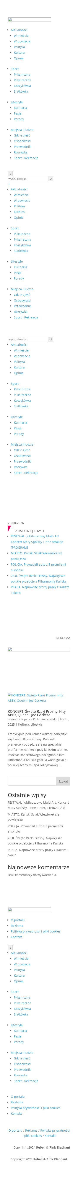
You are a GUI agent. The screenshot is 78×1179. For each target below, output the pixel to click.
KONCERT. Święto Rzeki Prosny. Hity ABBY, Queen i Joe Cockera (37, 713)
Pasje (17, 113)
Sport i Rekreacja (26, 158)
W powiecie (22, 41)
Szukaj (63, 781)
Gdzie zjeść (22, 135)
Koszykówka (22, 86)
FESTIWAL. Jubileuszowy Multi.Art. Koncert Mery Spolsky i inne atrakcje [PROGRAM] (37, 542)
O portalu (18, 920)
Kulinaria (20, 108)
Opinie (19, 58)
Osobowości (22, 141)
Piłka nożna (22, 74)
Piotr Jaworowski (45, 719)
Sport (15, 69)
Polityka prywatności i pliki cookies (35, 931)
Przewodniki (22, 147)
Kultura (19, 52)
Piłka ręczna (22, 80)
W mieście (21, 35)
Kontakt (16, 937)
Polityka (19, 47)
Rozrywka (21, 152)
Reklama (17, 926)
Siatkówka (21, 91)
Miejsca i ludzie (22, 130)
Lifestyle (17, 102)
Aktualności (19, 30)
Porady (19, 119)
